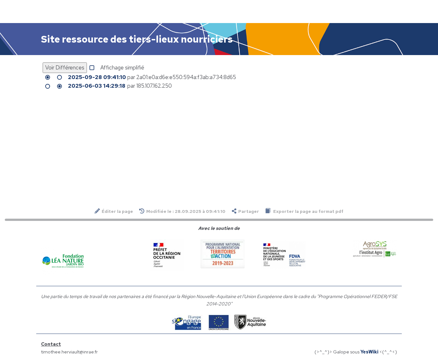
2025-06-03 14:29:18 (96, 85)
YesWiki (369, 352)
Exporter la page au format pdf (307, 211)
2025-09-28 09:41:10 (97, 77)
